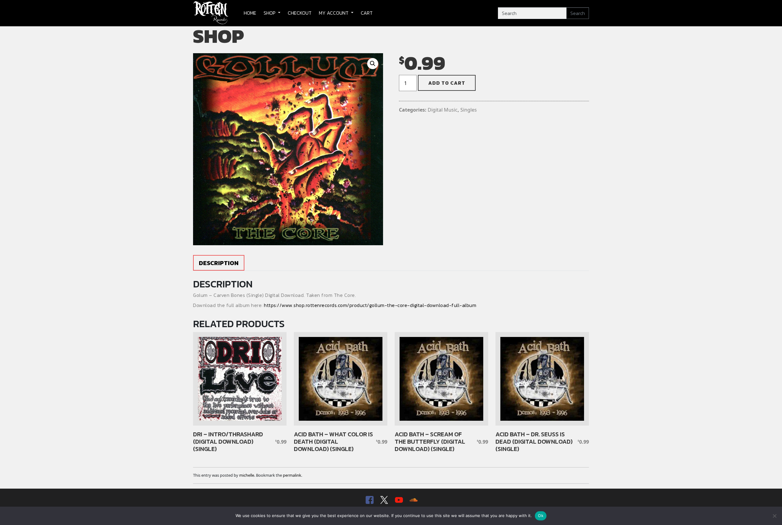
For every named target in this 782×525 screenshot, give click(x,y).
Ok (540, 515)
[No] (774, 516)
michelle (246, 475)
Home (250, 13)
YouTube (398, 500)
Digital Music (443, 109)
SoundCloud (413, 500)
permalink (292, 475)
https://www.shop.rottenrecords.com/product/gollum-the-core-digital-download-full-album (370, 305)
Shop (270, 13)
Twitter (384, 500)
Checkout (300, 13)
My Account (334, 13)
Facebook (369, 500)
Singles (468, 109)
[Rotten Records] (211, 13)
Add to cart (446, 83)
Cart (367, 13)
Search (577, 13)
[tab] (218, 263)
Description (219, 263)
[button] (372, 63)
